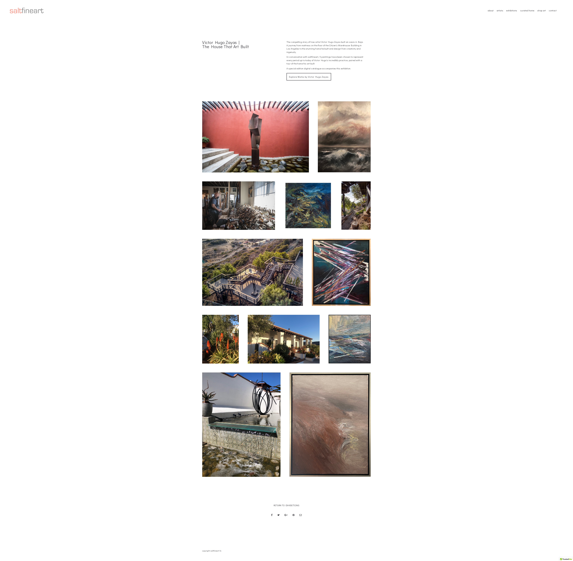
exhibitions (511, 10)
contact (553, 10)
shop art (541, 10)
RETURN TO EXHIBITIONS (286, 505)
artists (500, 10)
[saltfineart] (26, 10)
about (491, 10)
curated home (527, 10)
